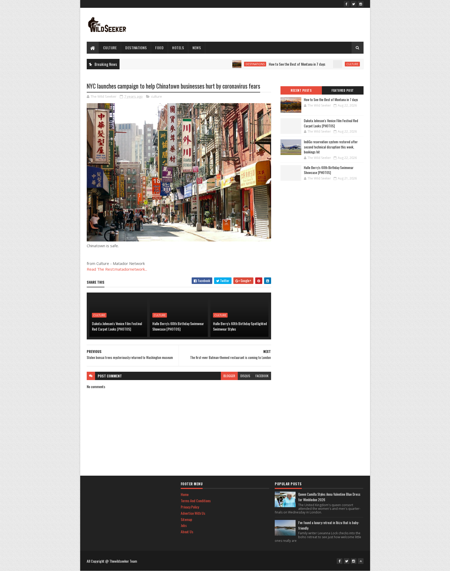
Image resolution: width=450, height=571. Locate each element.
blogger (229, 376)
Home (185, 494)
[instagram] (361, 4)
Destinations (136, 47)
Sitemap (186, 519)
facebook (261, 376)
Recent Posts (301, 90)
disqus (245, 376)
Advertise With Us (193, 513)
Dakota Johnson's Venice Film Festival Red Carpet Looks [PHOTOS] (117, 326)
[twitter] (354, 4)
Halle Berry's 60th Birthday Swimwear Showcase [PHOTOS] (178, 326)
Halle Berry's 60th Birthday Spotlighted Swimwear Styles (240, 326)
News (196, 47)
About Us (187, 531)
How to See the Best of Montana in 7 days (282, 64)
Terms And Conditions (196, 500)
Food (159, 47)
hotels (178, 47)
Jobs (184, 525)
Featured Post (343, 90)
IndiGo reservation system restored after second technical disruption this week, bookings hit (331, 146)
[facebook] (346, 4)
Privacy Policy (190, 507)
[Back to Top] (361, 561)
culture (110, 47)
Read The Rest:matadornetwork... (117, 269)
